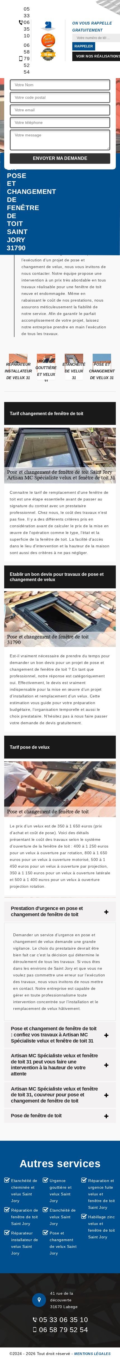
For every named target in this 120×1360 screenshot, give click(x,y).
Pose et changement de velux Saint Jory (63, 1243)
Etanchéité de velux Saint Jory (63, 1217)
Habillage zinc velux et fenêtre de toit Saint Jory (101, 1227)
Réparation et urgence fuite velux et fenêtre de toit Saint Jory (101, 1194)
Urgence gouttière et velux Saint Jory (60, 1190)
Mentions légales (92, 1354)
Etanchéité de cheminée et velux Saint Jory (24, 1190)
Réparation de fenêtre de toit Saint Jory (24, 1217)
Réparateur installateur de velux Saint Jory (24, 1243)
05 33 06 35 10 (63, 1319)
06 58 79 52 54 (63, 1329)
